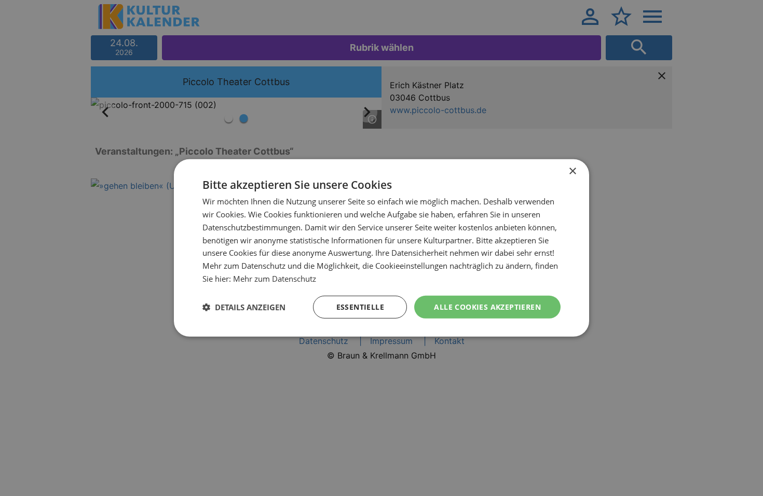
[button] (243, 307)
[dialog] (381, 248)
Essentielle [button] (360, 306)
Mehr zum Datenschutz (274, 278)
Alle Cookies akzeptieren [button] (487, 306)
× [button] (572, 171)
